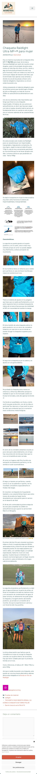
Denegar (18, 762)
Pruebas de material (11, 695)
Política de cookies (11, 771)
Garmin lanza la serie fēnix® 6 (15, 705)
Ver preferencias (18, 767)
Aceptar (18, 757)
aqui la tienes (5, 752)
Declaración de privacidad (24, 771)
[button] (34, 742)
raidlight (7, 698)
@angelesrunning (14, 690)
